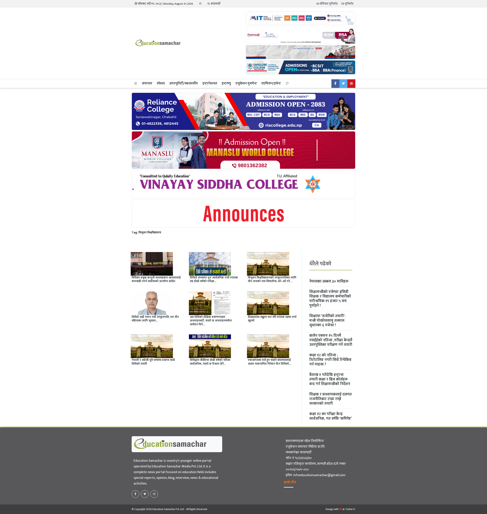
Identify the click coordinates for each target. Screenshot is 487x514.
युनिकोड (348, 3)
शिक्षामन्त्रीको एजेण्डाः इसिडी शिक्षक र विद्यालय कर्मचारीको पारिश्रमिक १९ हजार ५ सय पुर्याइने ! (330, 299)
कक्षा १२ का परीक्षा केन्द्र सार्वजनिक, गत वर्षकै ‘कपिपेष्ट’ (330, 416)
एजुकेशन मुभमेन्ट (246, 83)
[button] (136, 83)
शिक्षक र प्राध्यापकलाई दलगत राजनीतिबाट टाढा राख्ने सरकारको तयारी (330, 399)
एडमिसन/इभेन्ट (271, 83)
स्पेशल (161, 83)
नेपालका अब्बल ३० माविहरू (329, 281)
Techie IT (350, 509)
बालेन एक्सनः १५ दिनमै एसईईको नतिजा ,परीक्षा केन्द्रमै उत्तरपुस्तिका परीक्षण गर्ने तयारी (330, 340)
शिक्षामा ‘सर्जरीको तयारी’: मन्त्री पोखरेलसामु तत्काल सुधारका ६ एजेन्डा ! (327, 320)
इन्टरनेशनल (209, 83)
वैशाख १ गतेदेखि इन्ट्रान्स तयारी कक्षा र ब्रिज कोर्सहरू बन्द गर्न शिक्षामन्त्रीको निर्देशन (329, 379)
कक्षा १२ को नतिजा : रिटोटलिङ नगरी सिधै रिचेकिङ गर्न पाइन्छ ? (330, 360)
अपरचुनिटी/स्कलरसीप (183, 83)
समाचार (147, 83)
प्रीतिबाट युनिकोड (328, 3)
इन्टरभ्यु (226, 83)
